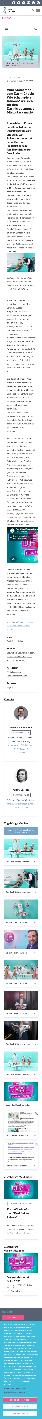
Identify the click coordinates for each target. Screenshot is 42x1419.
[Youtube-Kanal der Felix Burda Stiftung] (23, 2)
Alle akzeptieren (20, 1413)
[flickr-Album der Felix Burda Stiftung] (28, 2)
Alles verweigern (20, 1407)
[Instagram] (33, 2)
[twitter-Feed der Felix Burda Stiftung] (18, 2)
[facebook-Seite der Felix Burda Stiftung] (13, 2)
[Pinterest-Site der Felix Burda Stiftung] (38, 2)
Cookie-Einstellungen (20, 1400)
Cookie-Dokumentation (14, 1392)
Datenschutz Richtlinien (14, 1388)
